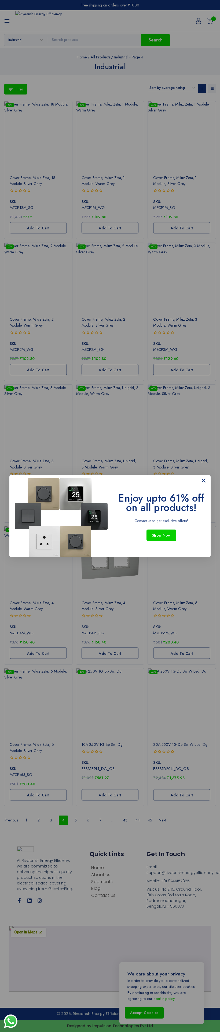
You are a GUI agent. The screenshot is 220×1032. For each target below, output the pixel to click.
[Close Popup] (204, 480)
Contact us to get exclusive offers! (161, 520)
